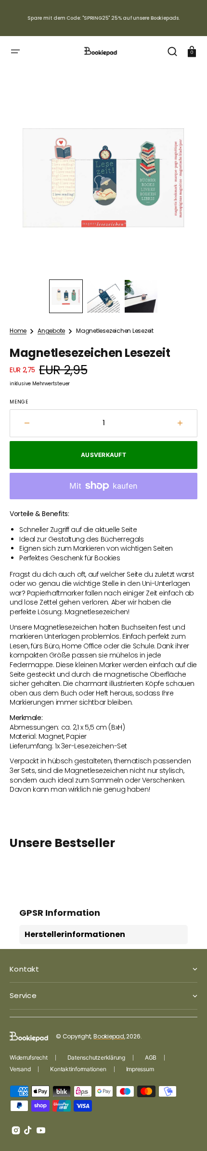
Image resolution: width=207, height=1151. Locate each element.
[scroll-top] (186, 1130)
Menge (19, 402)
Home (18, 331)
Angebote (51, 331)
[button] (15, 51)
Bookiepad (108, 1036)
